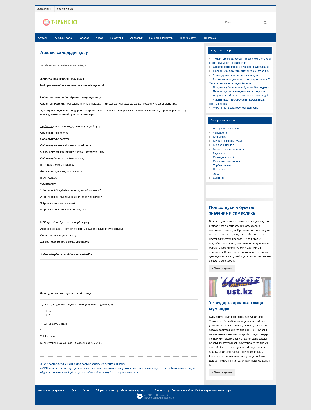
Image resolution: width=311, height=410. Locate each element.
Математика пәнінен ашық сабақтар (66, 65)
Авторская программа (51, 390)
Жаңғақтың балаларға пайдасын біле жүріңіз (241, 87)
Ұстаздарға (220, 132)
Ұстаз (99, 38)
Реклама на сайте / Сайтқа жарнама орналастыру (201, 390)
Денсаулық (116, 38)
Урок (73, 390)
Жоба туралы (44, 8)
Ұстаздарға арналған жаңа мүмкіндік (235, 75)
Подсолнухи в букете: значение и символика (241, 70)
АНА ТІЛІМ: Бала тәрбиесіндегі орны (236, 107)
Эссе (216, 173)
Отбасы (43, 38)
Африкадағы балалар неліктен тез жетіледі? (240, 95)
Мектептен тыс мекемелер (229, 148)
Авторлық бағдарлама (226, 128)
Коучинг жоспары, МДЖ (228, 140)
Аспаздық (136, 38)
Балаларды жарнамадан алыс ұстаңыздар (239, 91)
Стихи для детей (223, 157)
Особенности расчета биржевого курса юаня (241, 66)
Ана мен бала (63, 38)
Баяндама (219, 136)
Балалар (83, 38)
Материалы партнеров (134, 390)
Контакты (159, 390)
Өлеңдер (218, 177)
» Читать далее (222, 268)
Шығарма (210, 38)
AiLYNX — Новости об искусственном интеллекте (159, 396)
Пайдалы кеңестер (161, 38)
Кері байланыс (65, 8)
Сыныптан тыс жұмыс (227, 161)
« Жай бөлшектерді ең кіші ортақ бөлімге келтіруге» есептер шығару (82, 363)
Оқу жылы (219, 153)
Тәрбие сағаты (188, 38)
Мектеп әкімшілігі (223, 144)
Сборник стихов (105, 390)
